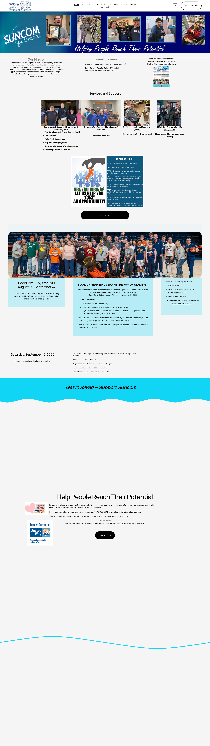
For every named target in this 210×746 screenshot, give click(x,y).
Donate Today (105, 535)
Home (76, 4)
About (84, 4)
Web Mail (105, 7)
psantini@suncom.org (181, 303)
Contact (132, 4)
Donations (114, 4)
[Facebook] (175, 6)
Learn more (105, 215)
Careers (104, 4)
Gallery (124, 4)
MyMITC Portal (191, 5)
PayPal (120, 523)
